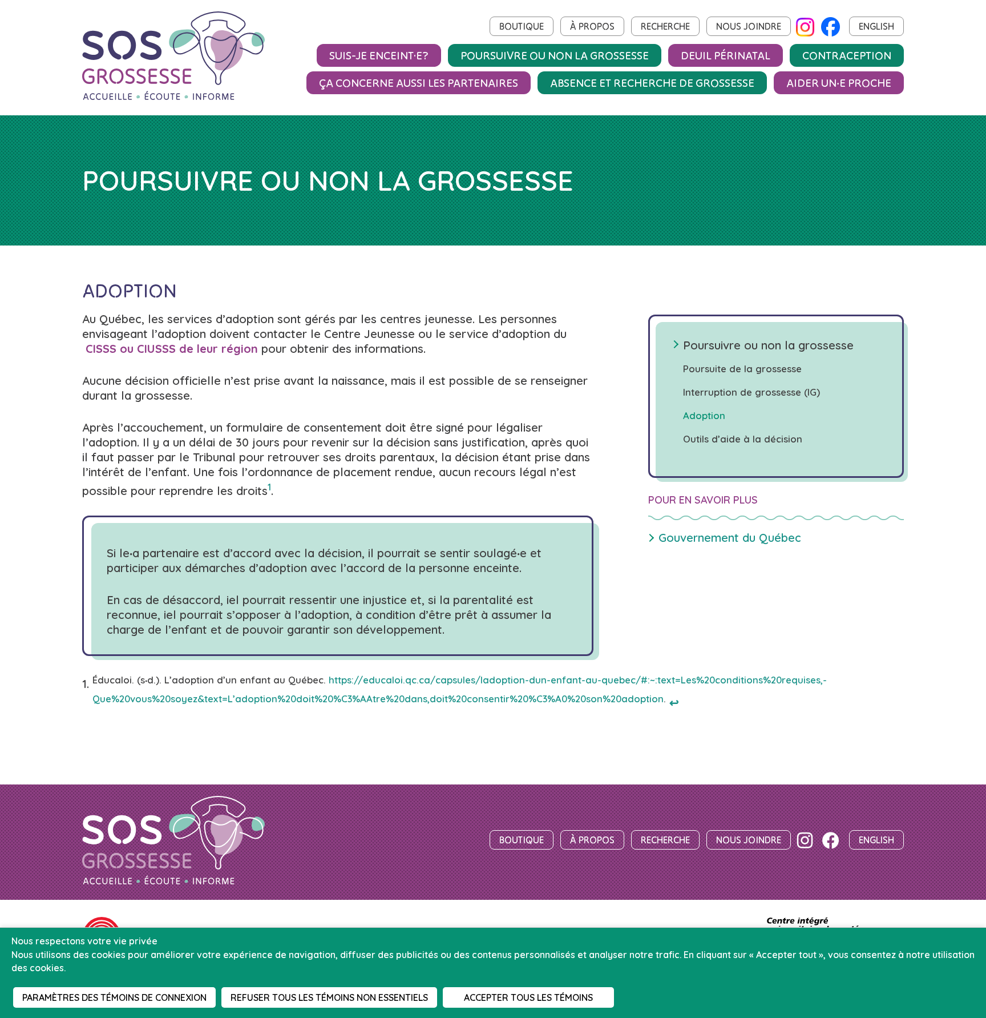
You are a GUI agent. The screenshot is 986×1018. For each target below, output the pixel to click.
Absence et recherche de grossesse (652, 82)
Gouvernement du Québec (729, 537)
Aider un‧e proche (838, 82)
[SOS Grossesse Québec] (173, 56)
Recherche (665, 26)
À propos (592, 26)
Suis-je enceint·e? (379, 55)
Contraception (846, 55)
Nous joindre (748, 26)
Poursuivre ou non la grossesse (554, 55)
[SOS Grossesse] (173, 841)
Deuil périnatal (725, 55)
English (876, 26)
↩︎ (674, 702)
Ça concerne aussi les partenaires (418, 82)
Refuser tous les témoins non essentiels (329, 997)
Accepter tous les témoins (528, 997)
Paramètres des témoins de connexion (114, 997)
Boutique (521, 26)
